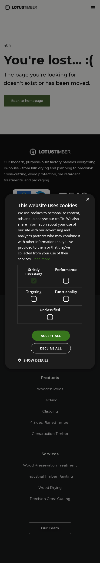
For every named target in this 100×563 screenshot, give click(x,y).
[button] (33, 360)
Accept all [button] (51, 335)
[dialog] (50, 281)
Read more (41, 258)
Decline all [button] (51, 348)
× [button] (87, 199)
